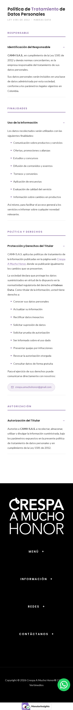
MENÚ (36, 551)
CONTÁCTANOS (36, 634)
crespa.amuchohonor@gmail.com (33, 387)
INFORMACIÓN (36, 579)
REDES (36, 606)
